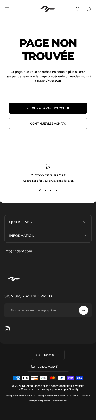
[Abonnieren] (83, 310)
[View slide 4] (56, 190)
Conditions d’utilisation (78, 395)
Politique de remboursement (20, 395)
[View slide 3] (50, 190)
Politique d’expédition (39, 400)
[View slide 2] (45, 190)
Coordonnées (60, 400)
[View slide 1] (40, 190)
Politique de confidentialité (51, 395)
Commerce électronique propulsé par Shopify (50, 389)
